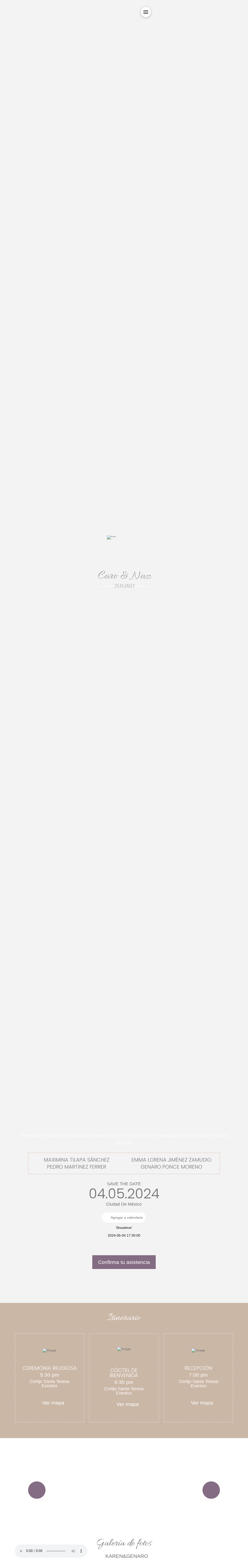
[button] (146, 12)
